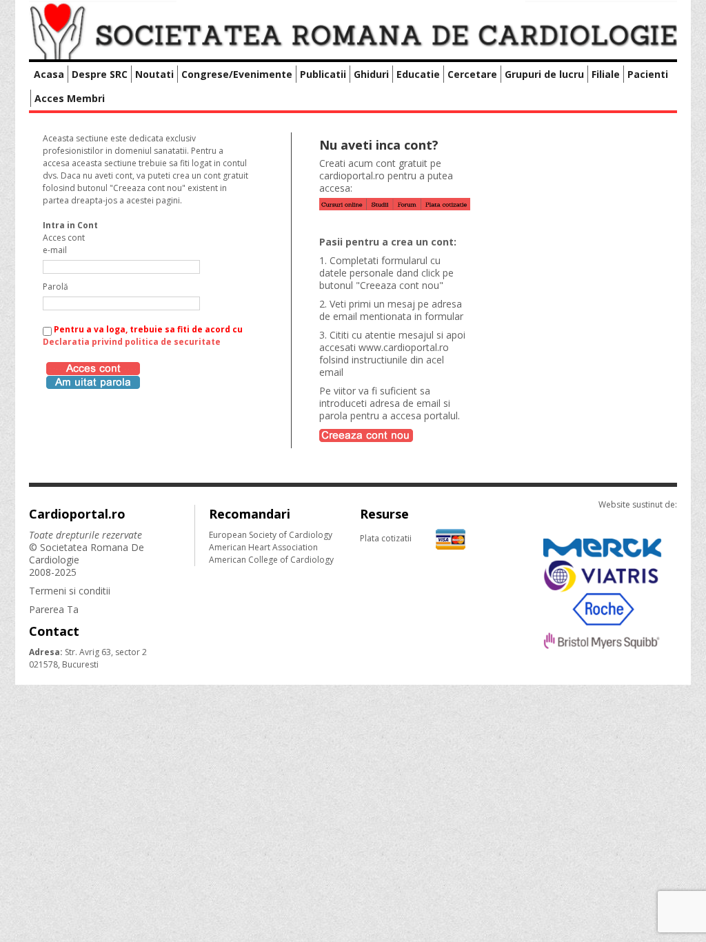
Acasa (49, 74)
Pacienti (647, 74)
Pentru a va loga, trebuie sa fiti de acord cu (143, 335)
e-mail (55, 250)
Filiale (606, 74)
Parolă (55, 286)
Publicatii (323, 74)
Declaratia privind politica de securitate (132, 342)
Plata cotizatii (386, 538)
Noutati (154, 74)
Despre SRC (100, 74)
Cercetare (472, 74)
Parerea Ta (54, 609)
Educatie (418, 74)
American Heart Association (263, 547)
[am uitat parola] (93, 381)
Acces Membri (69, 98)
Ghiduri (371, 74)
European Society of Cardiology (270, 535)
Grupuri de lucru (544, 74)
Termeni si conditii (69, 590)
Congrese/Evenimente (236, 74)
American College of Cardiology (271, 559)
